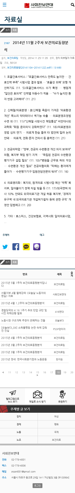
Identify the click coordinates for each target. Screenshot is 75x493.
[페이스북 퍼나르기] (15, 246)
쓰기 (8, 30)
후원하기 (62, 401)
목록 (15, 30)
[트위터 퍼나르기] (5, 246)
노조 (19, 439)
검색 (72, 4)
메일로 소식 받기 (37, 401)
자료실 (13, 19)
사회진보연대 (39, 5)
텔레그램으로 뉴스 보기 (12, 400)
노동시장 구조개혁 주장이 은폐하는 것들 (23, 320)
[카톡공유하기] (26, 246)
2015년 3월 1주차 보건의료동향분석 (21, 352)
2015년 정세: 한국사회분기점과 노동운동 (24, 359)
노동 (19, 432)
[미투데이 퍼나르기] (36, 246)
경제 (19, 424)
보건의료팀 (12, 58)
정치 (19, 416)
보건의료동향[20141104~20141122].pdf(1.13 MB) (34, 67)
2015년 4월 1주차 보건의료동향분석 (21, 337)
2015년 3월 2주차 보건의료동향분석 (21, 344)
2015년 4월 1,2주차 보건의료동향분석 (22, 303)
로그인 (37, 485)
